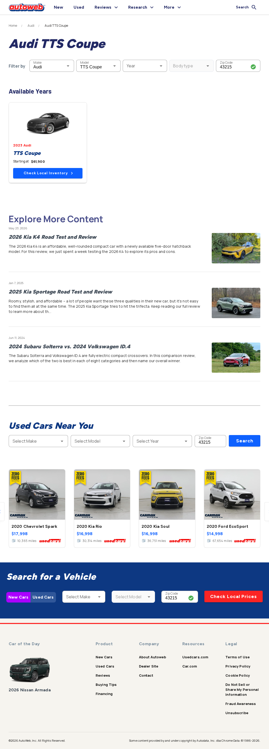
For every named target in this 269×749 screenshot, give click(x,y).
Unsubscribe (236, 712)
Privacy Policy (237, 666)
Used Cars (43, 597)
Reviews (103, 675)
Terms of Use (237, 657)
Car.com (189, 666)
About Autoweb (152, 657)
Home (13, 26)
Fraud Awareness (240, 703)
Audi (31, 26)
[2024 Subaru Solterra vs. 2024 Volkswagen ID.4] (236, 358)
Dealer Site (148, 666)
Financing (104, 693)
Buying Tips (106, 684)
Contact (146, 675)
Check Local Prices (233, 596)
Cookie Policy (237, 675)
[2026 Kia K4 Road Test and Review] (236, 248)
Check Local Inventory (46, 173)
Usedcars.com (195, 657)
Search (244, 441)
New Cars (18, 597)
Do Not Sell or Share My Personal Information (242, 689)
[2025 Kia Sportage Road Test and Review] (236, 303)
